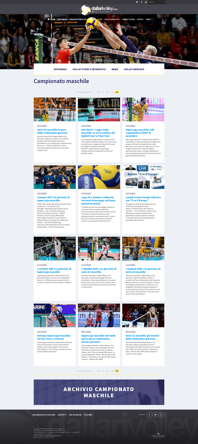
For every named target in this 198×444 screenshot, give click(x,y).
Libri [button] (148, 19)
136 (98, 92)
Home (52, 19)
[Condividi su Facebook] (149, 414)
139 (112, 92)
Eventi (140, 19)
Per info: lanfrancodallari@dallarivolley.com (47, 436)
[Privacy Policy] (38, 437)
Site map (88, 415)
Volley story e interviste (82, 19)
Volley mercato (112, 19)
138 (107, 92)
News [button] (99, 19)
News (114, 69)
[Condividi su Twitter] (155, 414)
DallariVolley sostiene (44, 415)
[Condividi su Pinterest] (161, 414)
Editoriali (62, 19)
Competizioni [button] (128, 19)
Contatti (62, 415)
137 (103, 92)
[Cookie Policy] (49, 437)
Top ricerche (75, 415)
